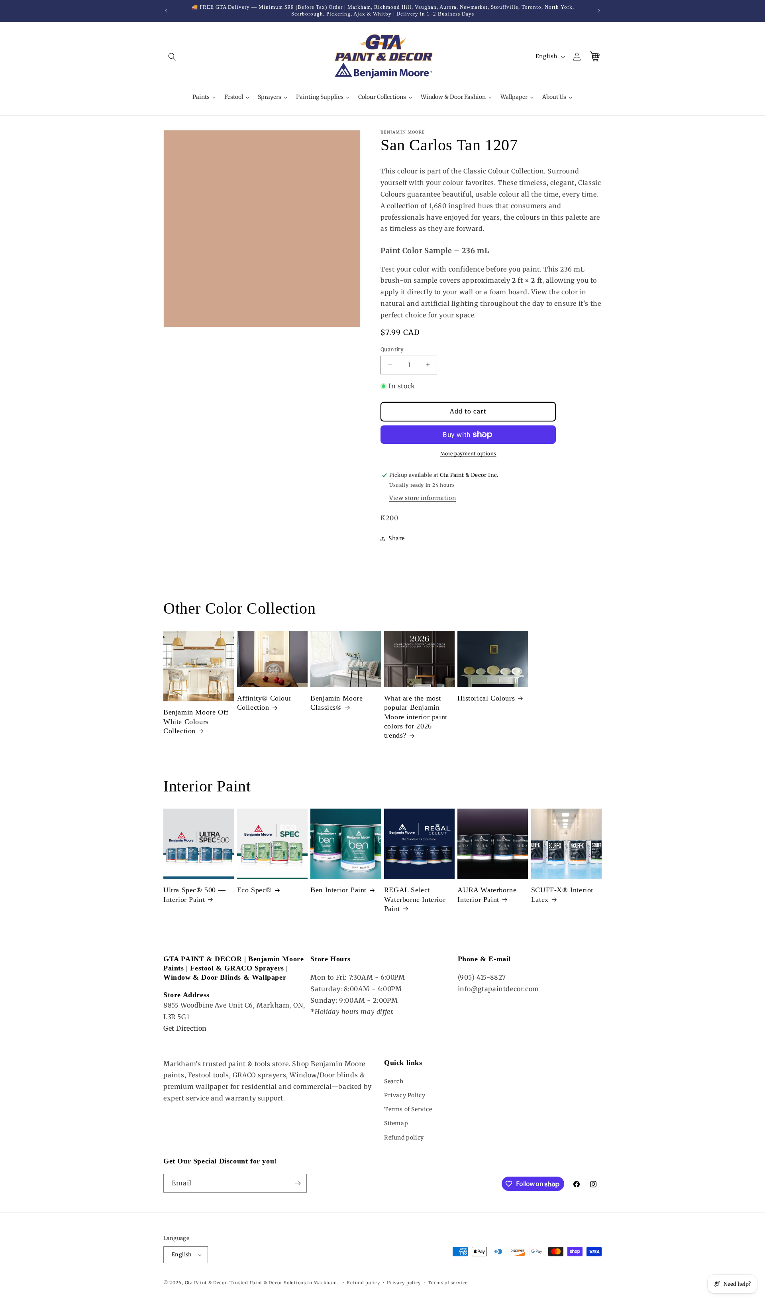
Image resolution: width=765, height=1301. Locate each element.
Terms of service (448, 1282)
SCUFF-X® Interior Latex (562, 894)
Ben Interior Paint (338, 890)
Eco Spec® (254, 890)
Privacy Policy (404, 1095)
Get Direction (185, 1028)
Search (394, 1081)
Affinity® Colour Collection (264, 702)
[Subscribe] (297, 1183)
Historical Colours (486, 698)
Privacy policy (404, 1282)
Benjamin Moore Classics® (336, 702)
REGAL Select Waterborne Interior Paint (414, 899)
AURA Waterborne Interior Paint (486, 894)
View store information (422, 498)
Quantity (392, 349)
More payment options (468, 454)
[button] (172, 56)
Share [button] (396, 538)
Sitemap (396, 1123)
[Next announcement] (599, 10)
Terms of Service (408, 1109)
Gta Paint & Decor (206, 1282)
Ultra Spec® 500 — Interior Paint (194, 894)
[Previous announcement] (166, 10)
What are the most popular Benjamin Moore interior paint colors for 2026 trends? (415, 717)
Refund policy (404, 1137)
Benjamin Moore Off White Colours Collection (196, 721)
